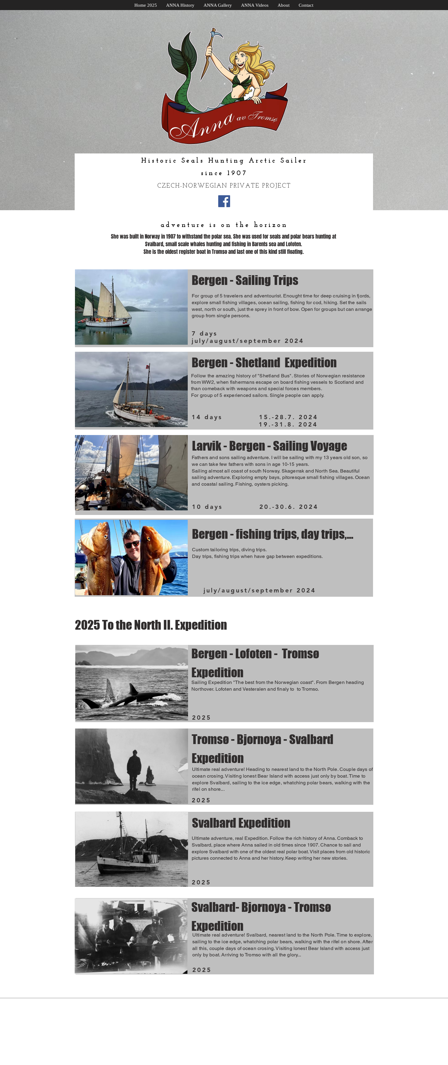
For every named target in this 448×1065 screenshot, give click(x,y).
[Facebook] (224, 201)
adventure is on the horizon (224, 225)
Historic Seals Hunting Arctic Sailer (224, 160)
